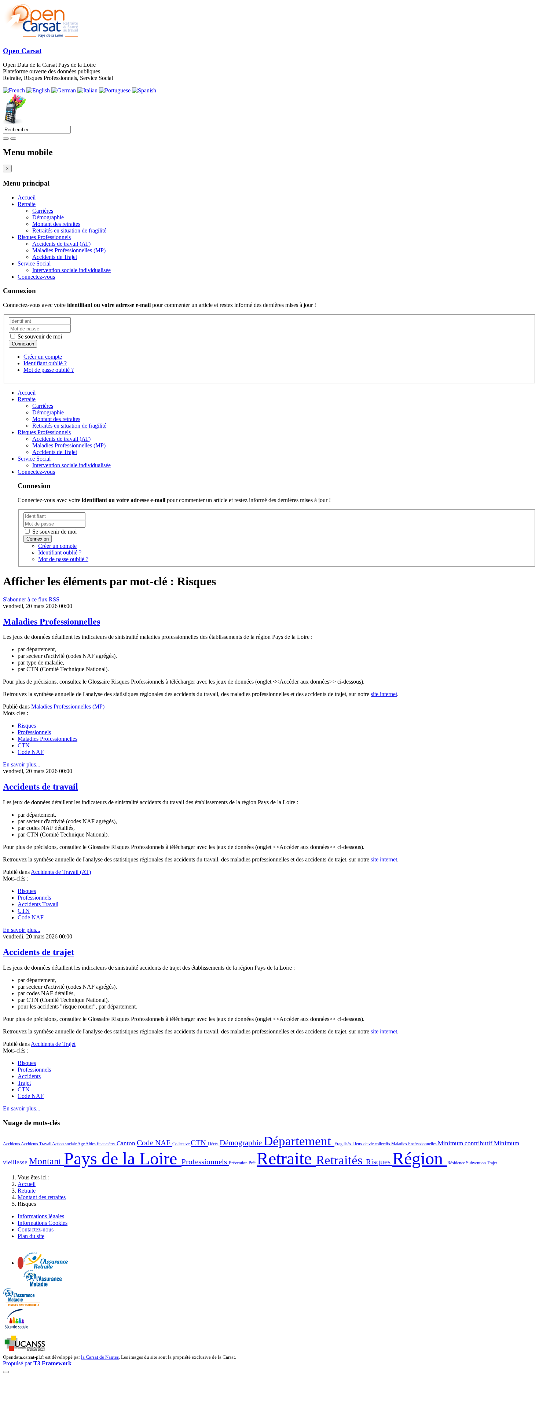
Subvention (476, 1162)
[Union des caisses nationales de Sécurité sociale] (25, 1350)
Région (419, 1158)
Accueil (27, 197)
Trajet (24, 1083)
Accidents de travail (40, 786)
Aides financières (101, 1143)
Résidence (456, 1162)
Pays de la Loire (123, 1158)
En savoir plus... (21, 764)
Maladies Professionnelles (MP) (69, 250)
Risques (27, 725)
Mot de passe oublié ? (48, 370)
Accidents (29, 1076)
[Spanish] (144, 90)
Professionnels (34, 732)
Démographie (48, 217)
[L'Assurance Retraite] (45, 1266)
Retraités (341, 1160)
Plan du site (31, 1236)
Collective (181, 1143)
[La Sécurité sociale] (16, 1328)
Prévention (239, 1162)
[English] (38, 90)
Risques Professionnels (44, 237)
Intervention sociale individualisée (71, 270)
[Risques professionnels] (21, 1304)
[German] (63, 90)
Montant (46, 1161)
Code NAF (31, 752)
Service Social (34, 263)
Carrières (42, 211)
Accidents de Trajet (54, 257)
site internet (384, 694)
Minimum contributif (466, 1143)
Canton (127, 1143)
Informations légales (41, 1216)
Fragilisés (343, 1143)
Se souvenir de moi (39, 336)
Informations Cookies (42, 1223)
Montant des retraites (56, 224)
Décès (214, 1143)
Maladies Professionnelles (51, 621)
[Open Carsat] (41, 36)
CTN (24, 745)
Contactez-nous (36, 1229)
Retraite (27, 204)
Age (81, 1143)
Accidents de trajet (38, 952)
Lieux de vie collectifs (371, 1143)
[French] (14, 90)
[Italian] (87, 90)
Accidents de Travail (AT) (61, 872)
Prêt (253, 1162)
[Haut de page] (6, 1372)
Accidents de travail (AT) (61, 244)
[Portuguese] (115, 90)
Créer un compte (42, 357)
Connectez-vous (36, 277)
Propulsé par (37, 1363)
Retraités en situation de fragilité (69, 230)
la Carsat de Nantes (100, 1357)
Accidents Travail (38, 904)
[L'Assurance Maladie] (42, 1284)
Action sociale (64, 1143)
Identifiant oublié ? (45, 363)
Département (299, 1141)
